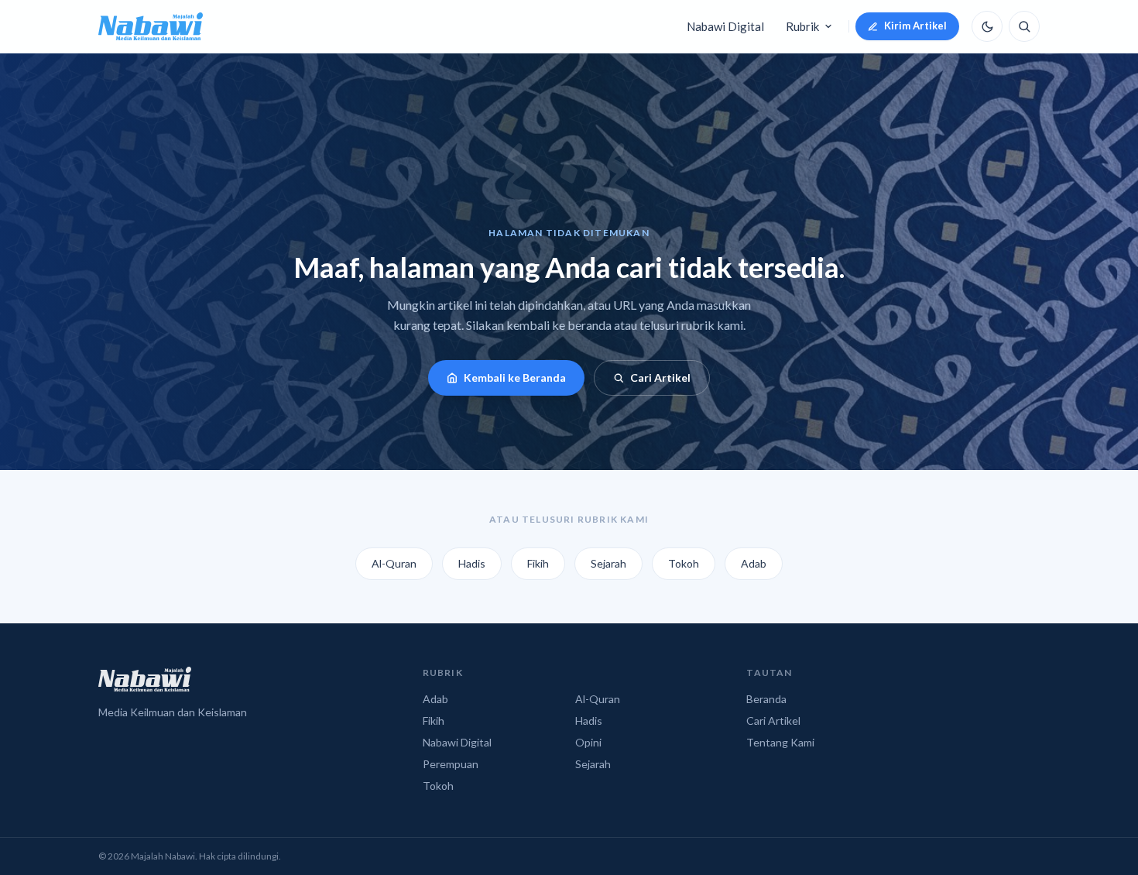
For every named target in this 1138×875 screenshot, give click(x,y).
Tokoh (683, 563)
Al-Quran (394, 563)
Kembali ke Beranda (515, 377)
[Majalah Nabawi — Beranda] (150, 26)
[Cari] (1024, 26)
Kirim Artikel (915, 25)
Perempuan (450, 763)
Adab (753, 563)
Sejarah (608, 563)
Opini (588, 742)
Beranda (766, 698)
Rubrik (802, 26)
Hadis (471, 563)
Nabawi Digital (725, 26)
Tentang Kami (780, 742)
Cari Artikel (660, 377)
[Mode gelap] (987, 26)
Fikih (538, 563)
